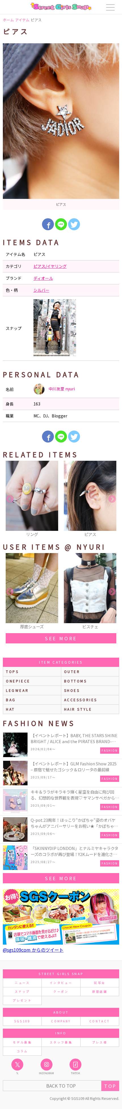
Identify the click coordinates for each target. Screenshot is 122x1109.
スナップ (22, 991)
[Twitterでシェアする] (74, 224)
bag (11, 699)
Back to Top (61, 1085)
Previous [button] (10, 499)
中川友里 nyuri (61, 389)
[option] (61, 126)
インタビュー (61, 982)
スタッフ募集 (61, 1042)
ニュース (22, 982)
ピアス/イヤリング (50, 266)
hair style (78, 709)
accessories (81, 699)
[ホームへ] (61, 6)
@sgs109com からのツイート (33, 949)
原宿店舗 (99, 991)
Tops (12, 671)
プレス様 (99, 1042)
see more (61, 638)
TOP (110, 1086)
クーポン (60, 991)
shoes (72, 690)
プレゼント (22, 1000)
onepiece (18, 680)
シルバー (41, 290)
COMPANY (61, 1021)
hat (10, 709)
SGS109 (22, 1021)
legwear (17, 690)
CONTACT (99, 1021)
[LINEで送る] (61, 224)
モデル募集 (22, 1042)
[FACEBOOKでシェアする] (48, 224)
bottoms (75, 680)
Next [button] (112, 499)
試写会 (99, 982)
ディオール (43, 278)
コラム (22, 1051)
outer (72, 671)
